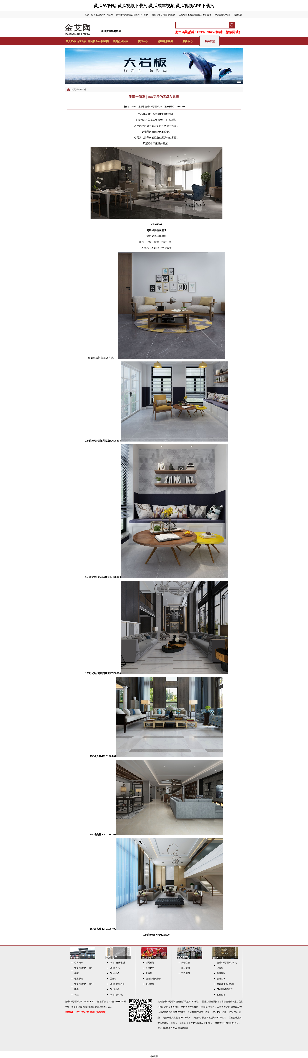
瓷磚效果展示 (120, 41)
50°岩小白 (115, 989)
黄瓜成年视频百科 (225, 984)
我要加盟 (238, 15)
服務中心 (187, 41)
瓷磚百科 (81, 89)
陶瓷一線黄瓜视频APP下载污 (99, 15)
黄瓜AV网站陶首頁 (76, 41)
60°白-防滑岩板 (117, 984)
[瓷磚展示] (118, 958)
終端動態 (150, 968)
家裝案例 (185, 968)
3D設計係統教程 (225, 989)
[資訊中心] (154, 958)
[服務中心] (225, 958)
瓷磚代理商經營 (153, 978)
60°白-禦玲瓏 (116, 994)
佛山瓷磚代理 (207, 1007)
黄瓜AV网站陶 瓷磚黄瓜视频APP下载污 (180, 1001)
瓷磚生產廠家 (191, 1007)
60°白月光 (115, 968)
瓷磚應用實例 (165, 41)
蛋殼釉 (113, 978)
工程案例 (185, 973)
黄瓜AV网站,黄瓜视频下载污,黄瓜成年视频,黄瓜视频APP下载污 (154, 5)
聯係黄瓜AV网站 (222, 15)
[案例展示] (189, 958)
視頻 (76, 994)
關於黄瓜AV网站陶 (98, 41)
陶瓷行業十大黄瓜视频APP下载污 (196, 1023)
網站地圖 (154, 1056)
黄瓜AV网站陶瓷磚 (74, 1001)
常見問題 (221, 973)
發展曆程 (78, 978)
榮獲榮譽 (150, 984)
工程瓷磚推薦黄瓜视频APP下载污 (195, 15)
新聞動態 (150, 962)
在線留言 (221, 994)
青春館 (149, 973)
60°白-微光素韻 (117, 962)
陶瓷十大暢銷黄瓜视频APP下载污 (132, 15)
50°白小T (114, 973)
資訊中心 (143, 41)
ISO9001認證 (202, 1012)
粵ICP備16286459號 (116, 1001)
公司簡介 (78, 962)
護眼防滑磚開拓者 (111, 31)
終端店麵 (185, 962)
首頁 (73, 89)
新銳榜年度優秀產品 (167, 1028)
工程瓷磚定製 (223, 1007)
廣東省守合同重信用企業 (163, 15)
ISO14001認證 (219, 1012)
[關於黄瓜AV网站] (82, 958)
